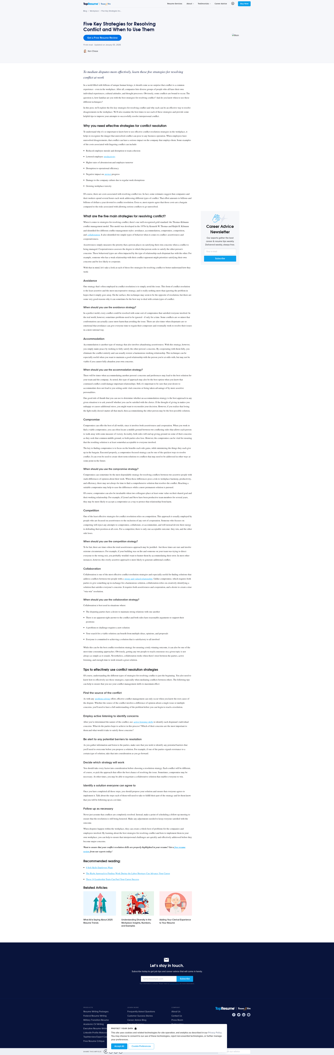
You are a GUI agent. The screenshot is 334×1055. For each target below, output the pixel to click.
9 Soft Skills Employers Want (99, 867)
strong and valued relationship (138, 578)
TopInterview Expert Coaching (97, 1036)
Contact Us (176, 1015)
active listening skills (143, 721)
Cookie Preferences (141, 1046)
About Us (175, 1011)
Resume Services (174, 3)
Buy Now (244, 3)
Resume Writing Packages (96, 1011)
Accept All (119, 1046)
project (108, 174)
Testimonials (203, 3)
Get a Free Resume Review (102, 37)
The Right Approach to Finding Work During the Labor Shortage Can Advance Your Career (128, 873)
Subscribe (220, 258)
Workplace (94, 11)
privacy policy (175, 984)
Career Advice (221, 3)
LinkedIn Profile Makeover (96, 1032)
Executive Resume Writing (95, 1028)
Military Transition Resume (96, 1020)
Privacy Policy (215, 1032)
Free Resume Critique (94, 1041)
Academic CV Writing (93, 1024)
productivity (109, 156)
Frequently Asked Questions (141, 1011)
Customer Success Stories (140, 1015)
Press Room (177, 1020)
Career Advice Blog (136, 1020)
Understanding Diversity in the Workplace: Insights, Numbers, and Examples (136, 922)
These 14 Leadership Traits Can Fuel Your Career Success (112, 879)
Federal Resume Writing (95, 1015)
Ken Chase (92, 51)
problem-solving (102, 698)
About (190, 3)
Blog (85, 11)
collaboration (94, 234)
